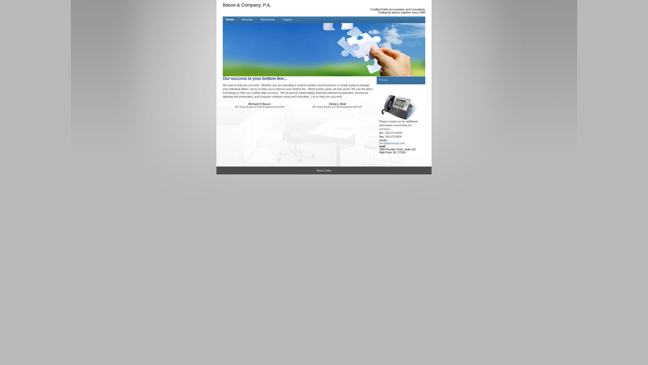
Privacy (383, 79)
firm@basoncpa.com (392, 143)
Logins (287, 19)
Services (247, 19)
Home (230, 19)
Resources (268, 19)
